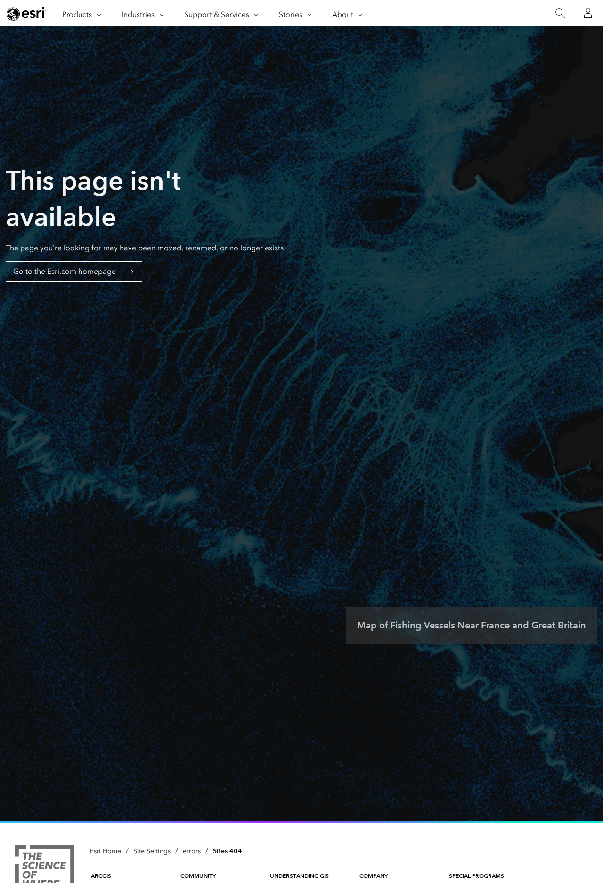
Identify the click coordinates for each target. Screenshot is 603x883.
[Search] (560, 13)
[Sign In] (588, 13)
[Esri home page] (26, 13)
